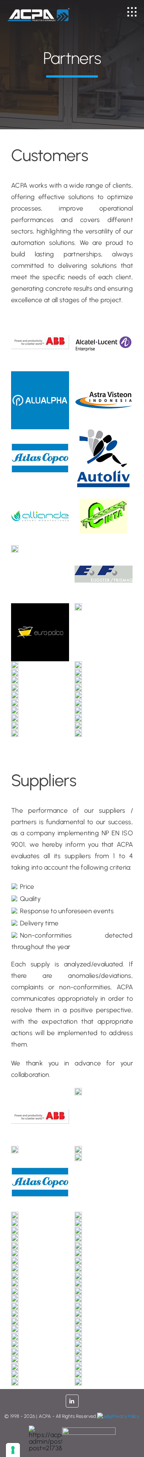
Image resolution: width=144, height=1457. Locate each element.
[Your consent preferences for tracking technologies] (13, 1450)
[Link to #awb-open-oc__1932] (132, 12)
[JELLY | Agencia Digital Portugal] (104, 1416)
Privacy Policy (126, 1416)
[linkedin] (72, 1401)
